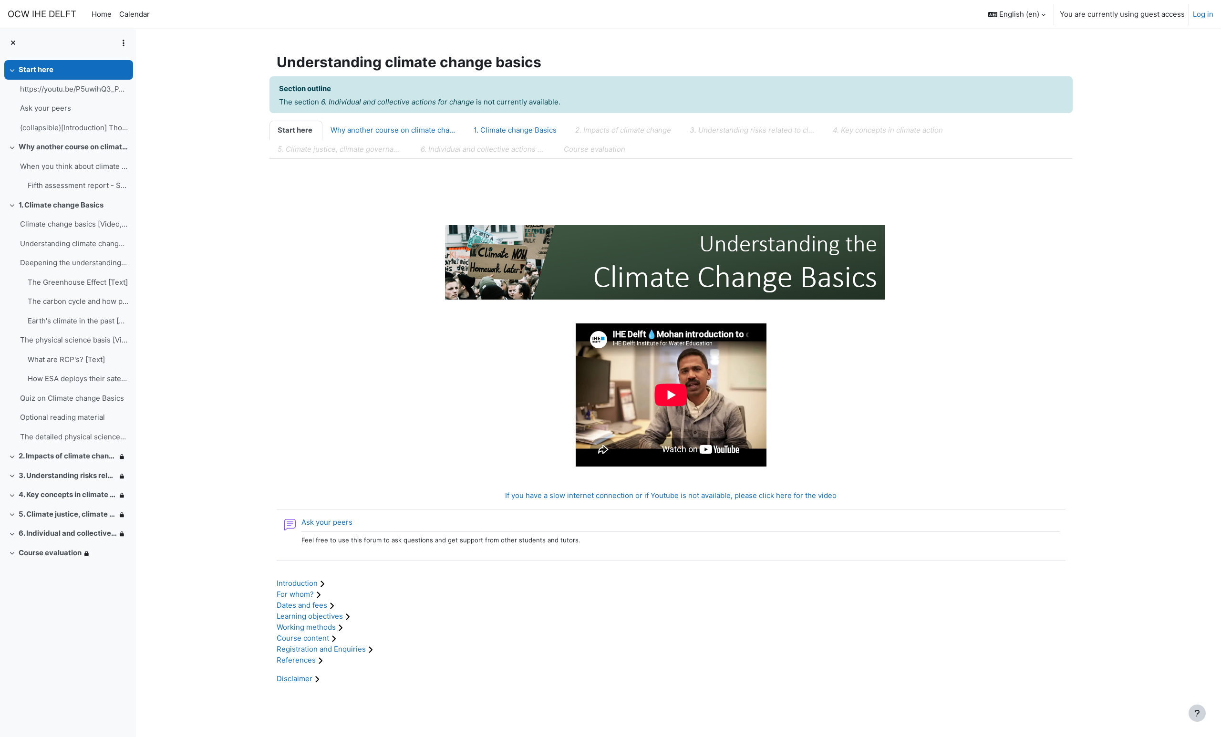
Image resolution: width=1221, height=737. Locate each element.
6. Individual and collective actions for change (68, 533)
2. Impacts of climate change (68, 455)
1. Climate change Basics (61, 204)
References (297, 659)
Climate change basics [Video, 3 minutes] (74, 223)
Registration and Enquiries (322, 649)
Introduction (298, 583)
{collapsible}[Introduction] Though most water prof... (74, 127)
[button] (1017, 14)
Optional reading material (62, 417)
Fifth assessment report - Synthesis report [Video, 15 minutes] (78, 185)
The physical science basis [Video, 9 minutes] (74, 339)
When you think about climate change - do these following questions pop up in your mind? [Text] (74, 166)
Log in (1203, 14)
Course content (304, 638)
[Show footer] (1197, 713)
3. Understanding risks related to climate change (68, 475)
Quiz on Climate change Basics (72, 398)
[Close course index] (13, 43)
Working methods (307, 627)
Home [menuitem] (102, 14)
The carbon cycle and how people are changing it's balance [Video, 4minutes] (78, 301)
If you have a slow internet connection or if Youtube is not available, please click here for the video (671, 495)
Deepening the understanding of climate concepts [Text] (74, 262)
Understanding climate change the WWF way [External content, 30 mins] (74, 243)
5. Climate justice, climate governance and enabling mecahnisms (68, 514)
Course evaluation (50, 552)
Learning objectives (311, 616)
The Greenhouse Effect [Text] (78, 282)
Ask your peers (45, 108)
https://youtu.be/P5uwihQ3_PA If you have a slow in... (74, 88)
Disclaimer (295, 678)
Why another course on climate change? (74, 146)
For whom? (296, 594)
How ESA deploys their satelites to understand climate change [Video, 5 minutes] (78, 378)
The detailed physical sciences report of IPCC (74, 436)
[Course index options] (123, 43)
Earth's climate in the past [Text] (78, 320)
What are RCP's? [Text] (66, 359)
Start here (36, 69)
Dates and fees (303, 605)
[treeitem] (68, 98)
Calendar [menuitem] (134, 14)
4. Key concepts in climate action (68, 494)
